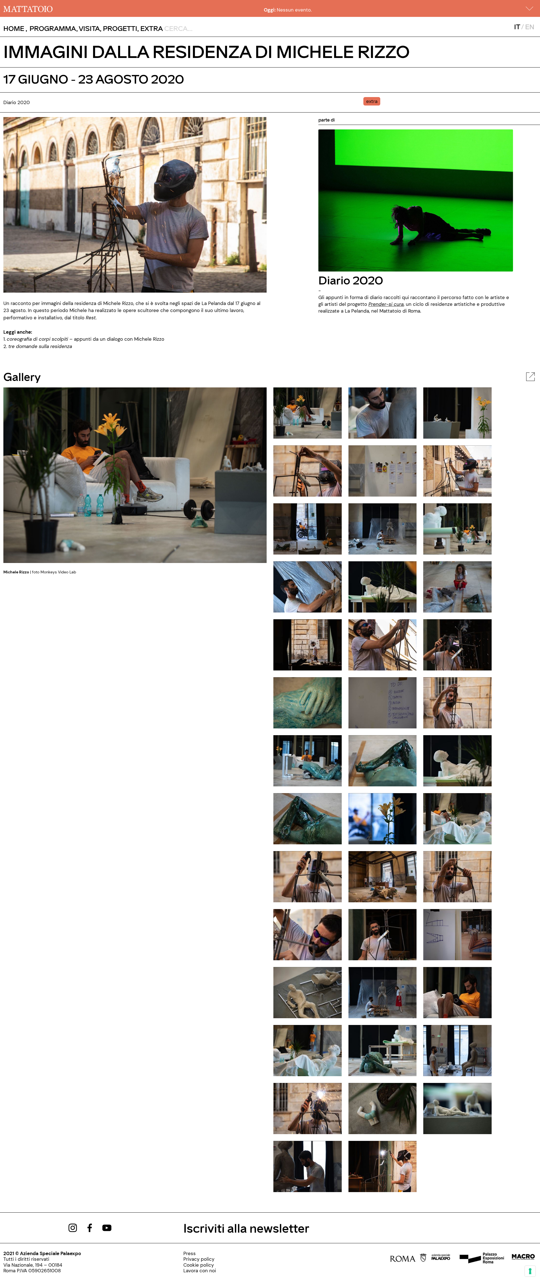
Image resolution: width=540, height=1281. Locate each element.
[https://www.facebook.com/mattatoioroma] (89, 1227)
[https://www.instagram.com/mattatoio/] (72, 1227)
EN (529, 27)
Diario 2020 (350, 280)
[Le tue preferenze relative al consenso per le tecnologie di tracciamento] (530, 1271)
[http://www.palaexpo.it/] (441, 1258)
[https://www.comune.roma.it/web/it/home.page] (408, 1258)
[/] (28, 8)
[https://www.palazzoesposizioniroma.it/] (481, 1258)
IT (517, 27)
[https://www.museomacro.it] (523, 1258)
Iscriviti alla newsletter (246, 1227)
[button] (530, 8)
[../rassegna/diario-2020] (415, 200)
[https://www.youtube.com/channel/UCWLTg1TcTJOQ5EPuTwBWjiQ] (106, 1227)
